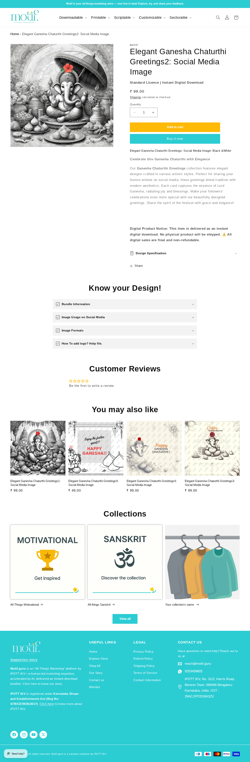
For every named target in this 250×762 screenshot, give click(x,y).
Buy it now (175, 138)
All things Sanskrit (99, 604)
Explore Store (98, 658)
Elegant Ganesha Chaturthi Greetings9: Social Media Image (93, 482)
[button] (73, 17)
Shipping (135, 97)
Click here (47, 703)
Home (14, 34)
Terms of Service (145, 672)
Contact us (96, 680)
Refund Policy (143, 658)
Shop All (94, 665)
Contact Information (147, 680)
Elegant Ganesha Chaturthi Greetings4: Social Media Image (152, 482)
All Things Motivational (24, 604)
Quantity (135, 104)
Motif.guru (57, 754)
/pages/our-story (24, 660)
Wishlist (94, 687)
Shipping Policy (144, 665)
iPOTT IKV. (100, 754)
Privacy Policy (143, 651)
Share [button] (139, 265)
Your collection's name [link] (180, 604)
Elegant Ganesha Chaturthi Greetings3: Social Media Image (210, 482)
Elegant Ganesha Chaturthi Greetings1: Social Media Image (35, 482)
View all (125, 618)
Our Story (96, 672)
